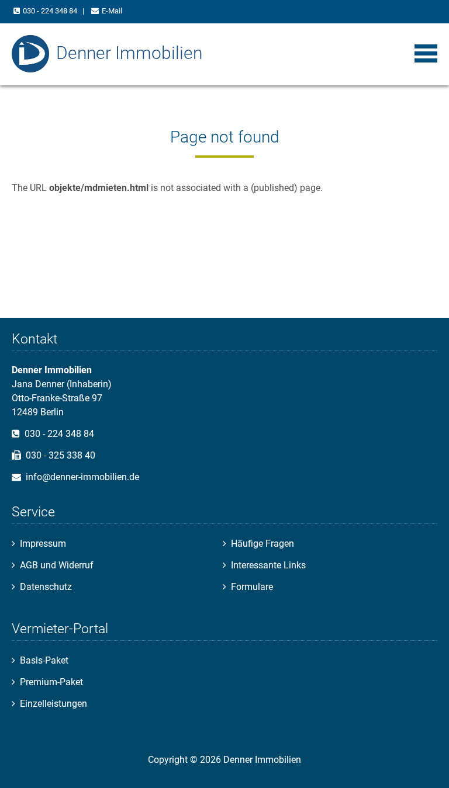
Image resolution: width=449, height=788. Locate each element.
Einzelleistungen (53, 703)
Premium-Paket (51, 682)
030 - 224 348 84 (50, 10)
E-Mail (112, 10)
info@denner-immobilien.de (82, 476)
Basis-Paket (44, 660)
